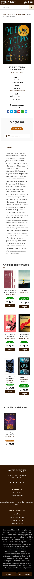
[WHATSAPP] (23, 482)
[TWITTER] (13, 482)
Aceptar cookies (24, 574)
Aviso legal (17, 514)
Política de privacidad (17, 520)
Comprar (10, 305)
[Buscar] (31, 7)
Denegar (9, 574)
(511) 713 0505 (17, 492)
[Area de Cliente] (28, 2)
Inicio (4, 14)
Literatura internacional (16, 14)
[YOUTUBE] (20, 482)
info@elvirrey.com (17, 495)
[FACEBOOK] (10, 482)
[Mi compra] (26, 2)
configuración (26, 568)
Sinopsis (9, 148)
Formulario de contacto (17, 499)
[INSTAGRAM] (17, 482)
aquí (9, 568)
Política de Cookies (17, 523)
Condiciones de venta (17, 517)
